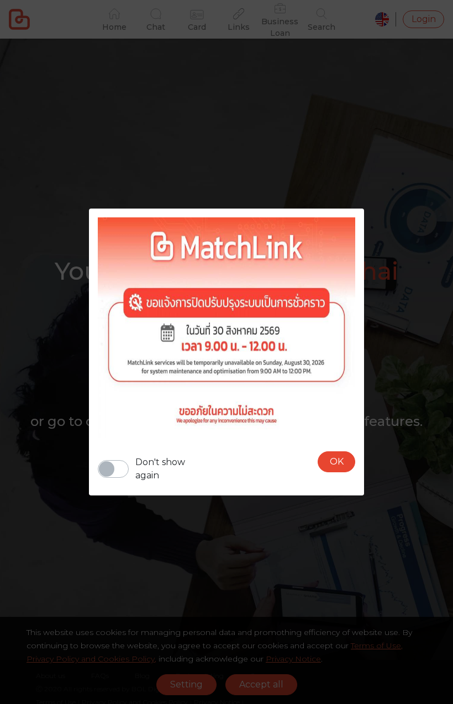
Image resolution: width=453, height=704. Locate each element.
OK (337, 461)
